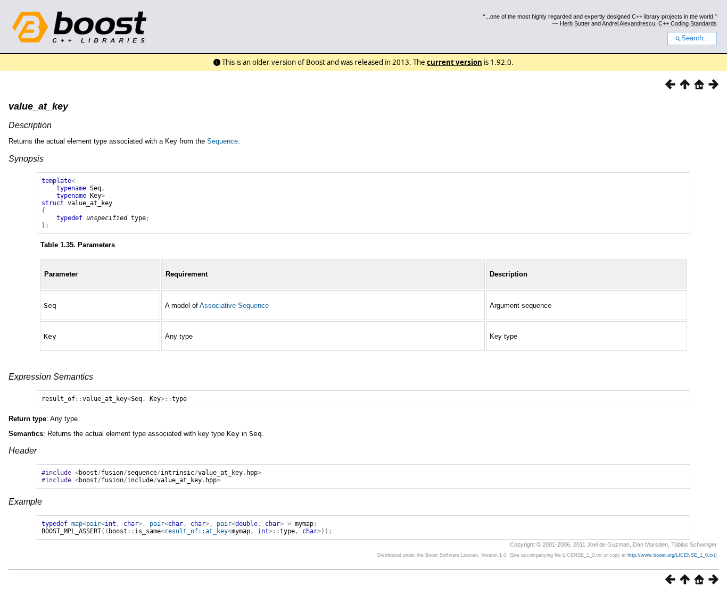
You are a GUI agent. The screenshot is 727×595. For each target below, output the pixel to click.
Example (25, 501)
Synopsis (26, 158)
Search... (695, 38)
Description (30, 125)
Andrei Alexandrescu (628, 23)
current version (454, 62)
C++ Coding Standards (687, 23)
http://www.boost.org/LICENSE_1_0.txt (671, 555)
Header (23, 450)
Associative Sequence (234, 305)
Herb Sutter (575, 23)
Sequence (222, 141)
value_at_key (38, 106)
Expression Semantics (51, 376)
